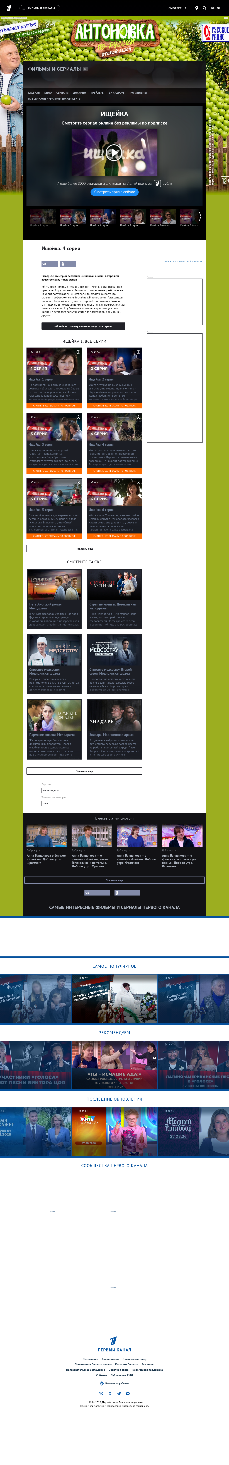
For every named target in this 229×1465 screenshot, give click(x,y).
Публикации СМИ (122, 1375)
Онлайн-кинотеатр (135, 1359)
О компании (90, 1359)
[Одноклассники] (68, 264)
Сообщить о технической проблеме (182, 261)
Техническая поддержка (147, 1369)
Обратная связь (118, 1369)
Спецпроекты (110, 1359)
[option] (43, 216)
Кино (45, 803)
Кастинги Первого (126, 1364)
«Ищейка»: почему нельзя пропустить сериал (83, 326)
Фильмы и (54, 69)
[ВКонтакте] (50, 264)
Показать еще (84, 548)
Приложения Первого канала (93, 1364)
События (101, 1375)
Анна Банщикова (51, 790)
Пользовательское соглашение (85, 1369)
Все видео (148, 1364)
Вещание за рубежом (117, 1383)
